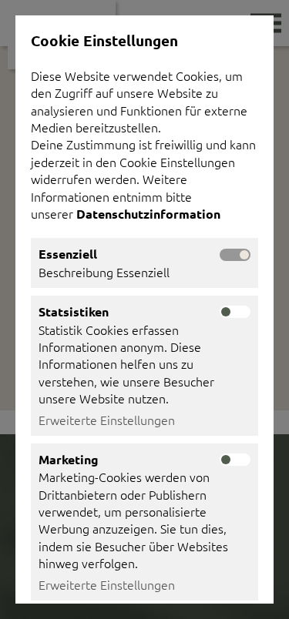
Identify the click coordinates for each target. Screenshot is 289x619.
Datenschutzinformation (149, 214)
